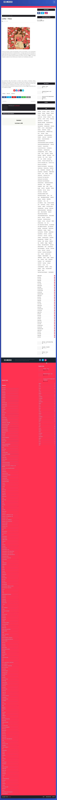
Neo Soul (39, 217)
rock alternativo (50, 246)
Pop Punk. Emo (51, 228)
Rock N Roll (52, 248)
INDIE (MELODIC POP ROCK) (45, 197)
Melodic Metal (49, 210)
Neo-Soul (43, 217)
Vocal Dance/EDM (48, 268)
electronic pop (40, 168)
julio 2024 (46, 313)
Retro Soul (51, 244)
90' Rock (48, 111)
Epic (3, 534)
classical (3, 460)
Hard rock (42, 188)
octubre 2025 (46, 292)
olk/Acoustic (4, 654)
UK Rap (51, 266)
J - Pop (3, 604)
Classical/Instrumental (41, 140)
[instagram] (46, 13)
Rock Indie (47, 248)
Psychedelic (51, 237)
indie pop (39, 199)
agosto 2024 (46, 312)
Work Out (39, 270)
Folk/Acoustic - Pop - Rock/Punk (7, 552)
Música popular (51, 215)
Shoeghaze (39, 255)
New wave (8, 93)
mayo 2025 (46, 300)
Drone (46, 157)
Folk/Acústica (40, 184)
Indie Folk (51, 197)
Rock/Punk (39, 252)
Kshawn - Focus (45, 86)
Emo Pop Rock (4, 531)
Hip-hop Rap (40, 191)
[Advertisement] (45, 30)
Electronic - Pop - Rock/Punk (42, 166)
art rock (3, 435)
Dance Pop (46, 153)
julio (47, 385)
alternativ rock (40, 120)
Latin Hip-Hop (43, 204)
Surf (43, 261)
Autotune (39, 129)
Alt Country (39, 118)
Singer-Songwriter (45, 255)
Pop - (3, 660)
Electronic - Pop (51, 162)
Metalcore (4, 635)
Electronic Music (50, 166)
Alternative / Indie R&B (41, 122)
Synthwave (13, 93)
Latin (38, 204)
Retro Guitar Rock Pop (45, 244)
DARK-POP (44, 155)
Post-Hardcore (40, 235)
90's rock (52, 111)
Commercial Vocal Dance (6, 474)
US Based (39, 268)
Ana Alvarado (17, 105)
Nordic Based (40, 219)
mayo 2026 (46, 280)
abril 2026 (46, 282)
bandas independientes (41, 131)
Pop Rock (49, 230)
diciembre (47, 396)
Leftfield (43, 206)
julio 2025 (46, 297)
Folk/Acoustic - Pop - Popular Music (43, 177)
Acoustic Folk (44, 115)
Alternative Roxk (46, 126)
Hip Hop (52, 188)
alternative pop (47, 124)
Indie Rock (43, 199)
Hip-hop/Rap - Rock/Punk (42, 195)
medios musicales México (42, 210)
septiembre (47, 401)
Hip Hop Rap (4, 577)
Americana (52, 126)
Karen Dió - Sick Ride (50, 202)
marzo (47, 391)
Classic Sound (4, 459)
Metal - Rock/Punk (5, 634)
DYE (3, 506)
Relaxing (39, 244)
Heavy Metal (48, 188)
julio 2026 (46, 277)
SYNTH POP (4, 768)
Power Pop (50, 235)
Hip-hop (3, 581)
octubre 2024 (46, 310)
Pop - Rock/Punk (50, 226)
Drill (43, 157)
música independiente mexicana (43, 215)
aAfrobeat (47, 113)
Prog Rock (39, 237)
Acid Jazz (52, 113)
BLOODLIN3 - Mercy (49, 131)
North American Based (46, 219)
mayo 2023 (46, 335)
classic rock (4, 457)
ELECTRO (3, 509)
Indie (38, 197)
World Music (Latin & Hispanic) (42, 272)
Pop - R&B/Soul (51, 224)
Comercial (52, 144)
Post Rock (49, 233)
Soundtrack (39, 261)
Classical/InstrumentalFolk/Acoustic (43, 144)
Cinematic (4, 455)
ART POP (3, 434)
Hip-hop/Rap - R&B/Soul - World (43, 193)
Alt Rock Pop (52, 118)
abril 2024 (46, 318)
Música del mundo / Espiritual (42, 213)
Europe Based (40, 171)
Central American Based (48, 135)
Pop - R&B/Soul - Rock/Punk (42, 226)
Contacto (53, 796)
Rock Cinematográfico (41, 248)
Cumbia (39, 153)
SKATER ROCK (40, 257)
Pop (3, 659)
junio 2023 (46, 333)
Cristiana (50, 151)
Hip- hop (3, 579)
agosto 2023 (46, 330)
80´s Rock (43, 111)
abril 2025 (46, 302)
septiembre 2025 (46, 293)
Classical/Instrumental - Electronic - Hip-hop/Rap (45, 142)
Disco (53, 155)
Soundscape (50, 259)
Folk (43, 173)
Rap (3, 710)
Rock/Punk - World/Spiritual (47, 252)
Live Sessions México (49, 206)
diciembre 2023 (46, 325)
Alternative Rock (40, 126)
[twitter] (42, 13)
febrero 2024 (46, 322)
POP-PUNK (4, 680)
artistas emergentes (5, 437)
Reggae (3, 713)
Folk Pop (46, 173)
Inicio (3, 15)
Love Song (46, 208)
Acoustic (39, 115)
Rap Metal (4, 712)
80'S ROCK (39, 111)
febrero (47, 393)
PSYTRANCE (46, 239)
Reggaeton (4, 715)
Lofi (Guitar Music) (40, 208)
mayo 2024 (46, 317)
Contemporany (4, 476)
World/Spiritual (51, 272)
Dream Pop (39, 157)
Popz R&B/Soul (40, 233)
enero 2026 (46, 287)
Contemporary (40, 149)
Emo (3, 529)
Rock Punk (43, 250)
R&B (43, 241)
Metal (3, 632)
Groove (51, 186)
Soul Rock (42, 259)
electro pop (4, 511)
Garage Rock (40, 186)
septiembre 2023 (46, 328)
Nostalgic (3, 650)
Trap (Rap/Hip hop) (41, 266)
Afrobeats (4, 409)
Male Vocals (51, 208)
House (48, 195)
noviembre (47, 398)
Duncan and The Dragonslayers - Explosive (48, 97)
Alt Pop (48, 118)
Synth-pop (4, 770)
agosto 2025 (46, 295)
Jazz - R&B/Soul (40, 202)
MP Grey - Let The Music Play (47, 341)
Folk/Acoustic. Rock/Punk (49, 182)
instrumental (4, 602)
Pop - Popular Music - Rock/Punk (43, 224)
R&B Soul (46, 241)
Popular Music (4, 682)
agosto (47, 383)
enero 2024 (46, 323)
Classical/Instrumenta (6, 462)
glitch (44, 186)
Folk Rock (50, 173)
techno (3, 775)
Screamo (3, 742)
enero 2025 (46, 307)
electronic (39, 160)
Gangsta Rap (48, 184)
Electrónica (51, 168)
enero (47, 431)
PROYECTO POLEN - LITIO (46, 91)
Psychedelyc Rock (40, 239)
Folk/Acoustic (40, 175)
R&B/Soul (51, 241)
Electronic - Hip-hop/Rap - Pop (42, 162)
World (43, 270)
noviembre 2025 (46, 290)
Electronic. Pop (46, 168)
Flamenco (39, 173)
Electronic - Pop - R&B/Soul (42, 164)
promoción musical (45, 237)
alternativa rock (46, 120)
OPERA (3, 655)
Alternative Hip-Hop (49, 122)
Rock (45, 246)
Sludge (48, 257)
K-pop (45, 202)
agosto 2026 (46, 275)
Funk (44, 184)
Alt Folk (44, 118)
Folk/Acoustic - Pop (46, 175)
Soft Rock (52, 257)
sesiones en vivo (5, 743)
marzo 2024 (46, 320)
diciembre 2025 (46, 288)
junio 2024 (46, 315)
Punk (50, 239)
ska (50, 255)
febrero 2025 (46, 305)
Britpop (47, 133)
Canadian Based (40, 135)
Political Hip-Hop (5, 657)
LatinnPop (39, 206)
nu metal (3, 652)
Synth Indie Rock (48, 261)
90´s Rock (39, 113)
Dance (43, 153)
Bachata (49, 129)
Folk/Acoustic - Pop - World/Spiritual (8, 554)
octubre (47, 418)
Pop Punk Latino (44, 228)
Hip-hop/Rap (45, 191)
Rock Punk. (48, 250)
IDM (51, 195)
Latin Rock (52, 204)
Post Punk (45, 233)
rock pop (39, 250)
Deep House (49, 155)
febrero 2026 (46, 285)
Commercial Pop (45, 146)
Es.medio (9, 796)
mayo (47, 388)
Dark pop (51, 153)
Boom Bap (42, 133)
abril (47, 390)
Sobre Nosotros (48, 796)
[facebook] (38, 13)
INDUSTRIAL (48, 199)
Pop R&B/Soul (40, 230)
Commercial (40, 146)
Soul (38, 259)
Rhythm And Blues (40, 246)
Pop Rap (45, 230)
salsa (3, 740)
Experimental (46, 171)
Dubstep (50, 157)
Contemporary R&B (41, 151)
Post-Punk (45, 235)
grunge (39, 188)
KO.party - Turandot (45, 347)
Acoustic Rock (49, 115)
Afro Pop (3, 407)
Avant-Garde (44, 129)
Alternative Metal (40, 124)
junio (47, 386)
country (46, 151)
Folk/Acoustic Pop (40, 182)
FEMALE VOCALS (51, 171)
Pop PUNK (39, 228)
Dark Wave (39, 155)
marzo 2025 (46, 303)
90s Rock (43, 113)
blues (39, 133)
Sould (46, 259)
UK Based (46, 266)
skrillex (44, 257)
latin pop (6, 15)
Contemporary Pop (46, 149)
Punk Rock (39, 241)
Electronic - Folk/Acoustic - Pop (47, 160)
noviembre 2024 (46, 308)
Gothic (47, 186)
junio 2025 (46, 298)
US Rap (43, 268)
